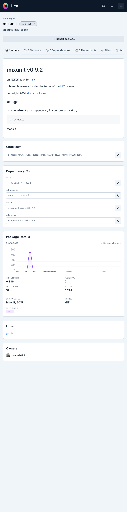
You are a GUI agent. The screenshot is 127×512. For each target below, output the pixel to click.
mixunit (10, 23)
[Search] (112, 5)
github (9, 333)
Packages (10, 18)
